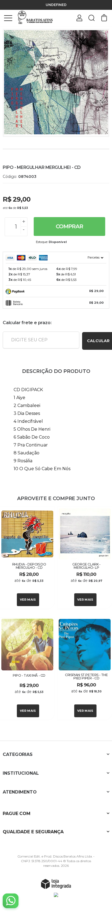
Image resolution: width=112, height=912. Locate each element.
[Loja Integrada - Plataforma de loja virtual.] (56, 884)
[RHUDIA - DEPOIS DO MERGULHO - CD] (27, 558)
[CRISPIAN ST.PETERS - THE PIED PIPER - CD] (84, 669)
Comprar (69, 226)
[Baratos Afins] (35, 17)
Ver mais (28, 599)
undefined (56, 5)
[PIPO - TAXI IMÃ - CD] (27, 669)
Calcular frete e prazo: (27, 322)
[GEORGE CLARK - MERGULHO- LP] (84, 558)
